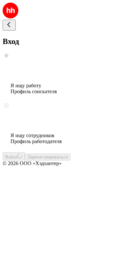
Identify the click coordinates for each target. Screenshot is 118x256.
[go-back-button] (9, 25)
